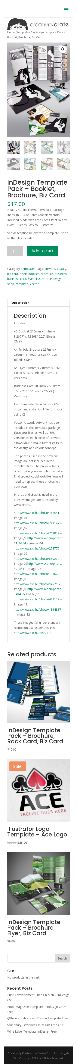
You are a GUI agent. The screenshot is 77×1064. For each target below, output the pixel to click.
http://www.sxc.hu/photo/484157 (36, 599)
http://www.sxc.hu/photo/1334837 (37, 609)
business (61, 274)
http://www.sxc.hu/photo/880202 (36, 559)
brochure (47, 274)
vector (34, 284)
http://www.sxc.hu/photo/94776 (36, 584)
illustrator (42, 279)
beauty (61, 269)
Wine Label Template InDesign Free (32, 1031)
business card (16, 279)
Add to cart (42, 251)
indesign (56, 279)
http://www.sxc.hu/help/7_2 (32, 633)
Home (11, 32)
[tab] (38, 303)
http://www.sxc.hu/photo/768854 (36, 533)
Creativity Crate (19, 1053)
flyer (31, 279)
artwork (49, 269)
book (23, 274)
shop (10, 284)
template (22, 284)
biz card (12, 274)
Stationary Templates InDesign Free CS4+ (36, 1025)
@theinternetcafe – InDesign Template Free (37, 1018)
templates (23, 32)
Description (21, 303)
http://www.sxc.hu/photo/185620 (36, 574)
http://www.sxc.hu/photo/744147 (36, 523)
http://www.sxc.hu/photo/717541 (36, 513)
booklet (33, 274)
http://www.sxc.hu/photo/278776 (36, 548)
